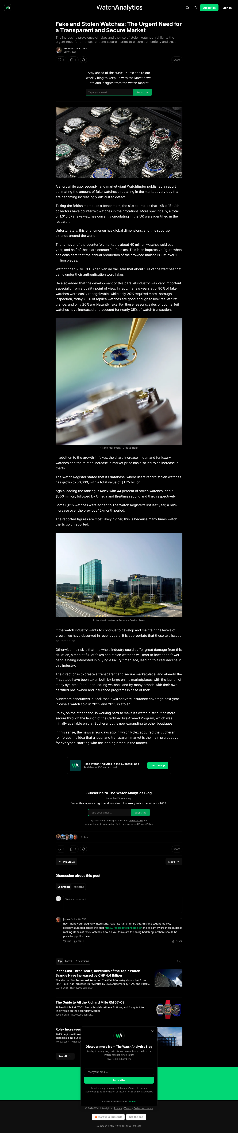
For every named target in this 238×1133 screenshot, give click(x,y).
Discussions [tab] (82, 961)
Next (171, 861)
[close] (152, 1031)
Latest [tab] (68, 961)
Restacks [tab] (79, 886)
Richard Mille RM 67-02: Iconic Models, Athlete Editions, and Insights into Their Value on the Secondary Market (100, 1008)
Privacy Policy (145, 1091)
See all (62, 1056)
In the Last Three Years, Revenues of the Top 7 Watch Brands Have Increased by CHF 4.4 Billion (98, 973)
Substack (102, 1125)
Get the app (158, 765)
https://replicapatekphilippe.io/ (123, 927)
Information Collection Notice (118, 1091)
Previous (69, 861)
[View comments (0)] (89, 992)
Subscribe (209, 7)
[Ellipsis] (180, 919)
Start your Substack (110, 1117)
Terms (128, 1108)
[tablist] (71, 886)
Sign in (227, 7)
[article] (119, 981)
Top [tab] (60, 961)
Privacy (118, 1108)
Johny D (68, 919)
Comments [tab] (64, 886)
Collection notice (143, 1108)
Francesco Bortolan (75, 48)
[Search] (187, 7)
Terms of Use (136, 1088)
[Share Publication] (195, 7)
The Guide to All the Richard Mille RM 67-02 (90, 1002)
